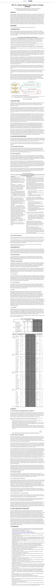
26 (17, 277)
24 (20, 316)
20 (35, 276)
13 (30, 104)
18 (42, 276)
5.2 (29, 506)
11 (13, 113)
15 (27, 131)
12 (25, 119)
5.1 (27, 506)
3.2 (19, 237)
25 (37, 133)
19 (30, 132)
